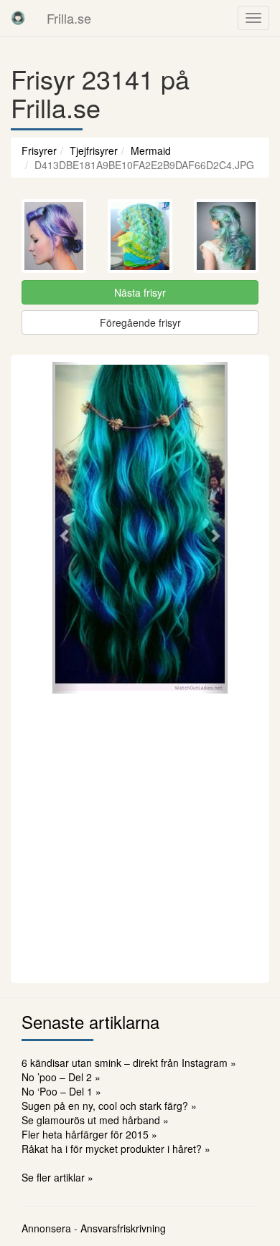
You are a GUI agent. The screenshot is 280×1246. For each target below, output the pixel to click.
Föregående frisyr (140, 322)
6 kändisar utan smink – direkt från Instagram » (129, 1062)
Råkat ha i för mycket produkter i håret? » (116, 1148)
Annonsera (46, 1228)
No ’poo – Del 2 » (61, 1077)
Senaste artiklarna (90, 1021)
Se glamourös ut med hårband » (95, 1120)
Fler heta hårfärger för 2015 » (89, 1134)
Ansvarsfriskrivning (123, 1228)
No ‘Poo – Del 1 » (61, 1091)
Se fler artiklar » (57, 1177)
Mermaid (151, 150)
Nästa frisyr (140, 292)
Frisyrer (39, 150)
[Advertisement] (140, 836)
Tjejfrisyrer (94, 150)
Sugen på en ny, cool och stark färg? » (109, 1105)
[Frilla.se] (18, 18)
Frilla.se (69, 18)
